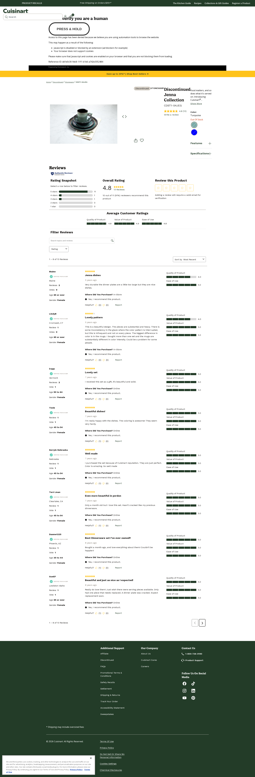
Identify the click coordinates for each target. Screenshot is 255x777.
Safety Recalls (107, 682)
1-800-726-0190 (193, 654)
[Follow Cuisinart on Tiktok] (193, 683)
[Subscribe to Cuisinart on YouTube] (184, 697)
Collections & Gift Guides (217, 3)
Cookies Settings (108, 763)
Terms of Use (107, 741)
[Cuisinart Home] (15, 11)
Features (196, 143)
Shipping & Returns (110, 695)
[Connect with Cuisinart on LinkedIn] (193, 690)
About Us (146, 653)
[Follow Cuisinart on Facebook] (184, 683)
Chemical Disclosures (111, 770)
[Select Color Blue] (194, 132)
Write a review (171, 114)
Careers (145, 666)
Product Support (194, 660)
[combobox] (33, 17)
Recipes (197, 3)
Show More (196, 103)
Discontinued (58, 82)
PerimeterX (62, 67)
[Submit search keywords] (6, 17)
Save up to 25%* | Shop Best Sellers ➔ (127, 74)
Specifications (199, 153)
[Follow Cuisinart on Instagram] (184, 690)
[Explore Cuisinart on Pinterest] (193, 697)
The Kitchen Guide (182, 3)
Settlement (106, 688)
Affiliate (104, 653)
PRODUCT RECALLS (32, 3)
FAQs (103, 666)
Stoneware (69, 82)
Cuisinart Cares (149, 660)
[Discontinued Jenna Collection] (83, 124)
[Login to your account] (65, 16)
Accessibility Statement (112, 708)
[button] (123, 117)
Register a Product (241, 3)
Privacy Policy (107, 747)
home (48, 82)
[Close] (91, 758)
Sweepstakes (107, 714)
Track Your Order (109, 701)
